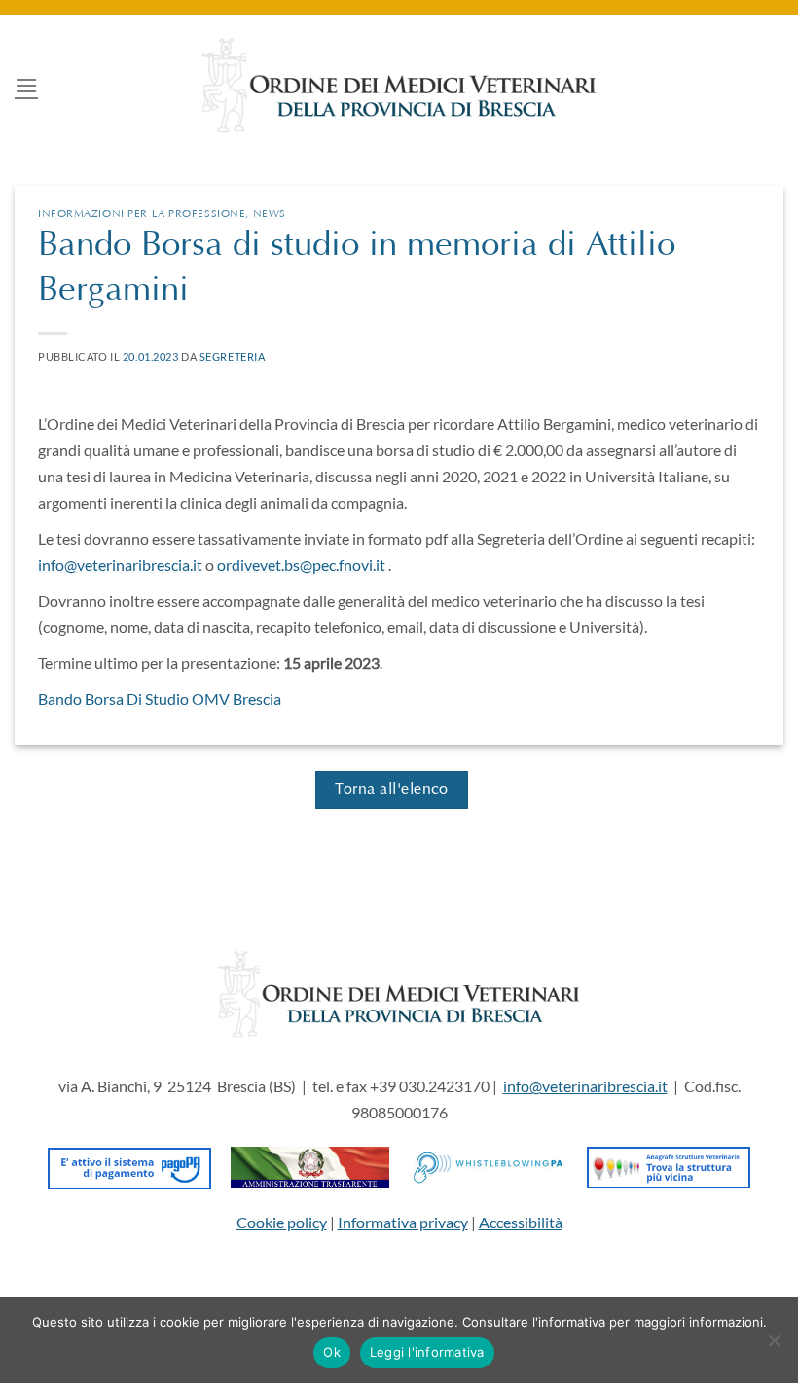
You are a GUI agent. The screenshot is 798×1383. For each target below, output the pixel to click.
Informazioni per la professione (141, 214)
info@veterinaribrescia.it (120, 564)
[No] (773, 1346)
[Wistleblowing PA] (488, 1164)
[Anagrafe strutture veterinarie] (669, 1164)
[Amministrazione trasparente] (310, 1164)
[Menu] (26, 85)
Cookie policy (281, 1222)
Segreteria (233, 356)
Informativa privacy (403, 1222)
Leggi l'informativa (427, 1352)
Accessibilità (520, 1222)
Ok (332, 1352)
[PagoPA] (130, 1164)
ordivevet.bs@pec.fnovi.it (301, 564)
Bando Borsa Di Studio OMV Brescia (159, 699)
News (269, 214)
